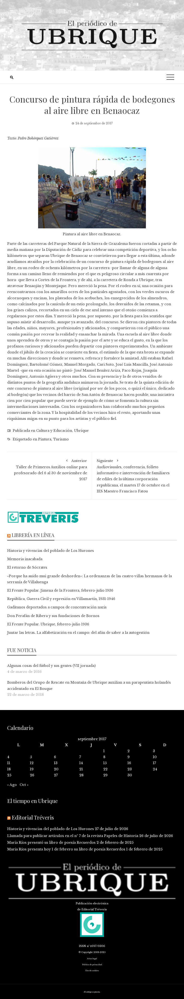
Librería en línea (33, 535)
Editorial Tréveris (33, 817)
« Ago (12, 785)
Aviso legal (92, 959)
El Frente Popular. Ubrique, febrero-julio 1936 (48, 624)
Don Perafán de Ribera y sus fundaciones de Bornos (53, 616)
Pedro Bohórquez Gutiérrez (38, 138)
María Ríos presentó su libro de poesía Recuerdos (51, 842)
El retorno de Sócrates (27, 567)
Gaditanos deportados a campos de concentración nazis (57, 607)
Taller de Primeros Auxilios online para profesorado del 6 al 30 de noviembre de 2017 (50, 470)
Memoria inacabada (24, 559)
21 (81, 769)
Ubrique (81, 430)
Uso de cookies (92, 971)
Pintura (44, 439)
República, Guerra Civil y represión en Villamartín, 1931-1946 (61, 599)
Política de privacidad (92, 965)
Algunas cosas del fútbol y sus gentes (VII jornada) (51, 666)
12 (32, 763)
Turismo (61, 439)
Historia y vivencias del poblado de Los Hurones (50, 551)
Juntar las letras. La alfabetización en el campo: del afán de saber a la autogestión (78, 632)
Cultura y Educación (54, 430)
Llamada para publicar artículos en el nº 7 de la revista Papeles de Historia (72, 836)
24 (155, 769)
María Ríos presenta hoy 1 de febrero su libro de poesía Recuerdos (66, 849)
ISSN (82, 946)
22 (105, 769)
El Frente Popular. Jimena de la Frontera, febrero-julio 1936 (60, 590)
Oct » (24, 785)
